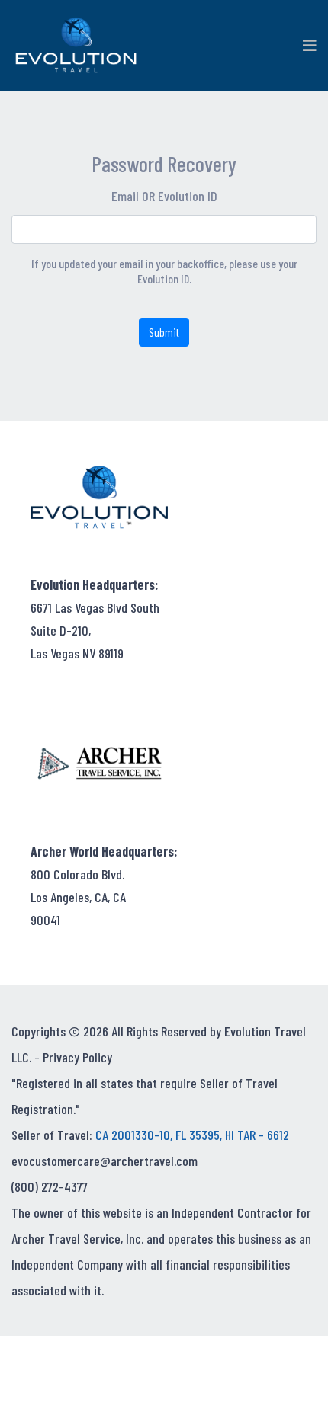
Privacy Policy (77, 1057)
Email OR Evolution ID (164, 195)
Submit (164, 332)
